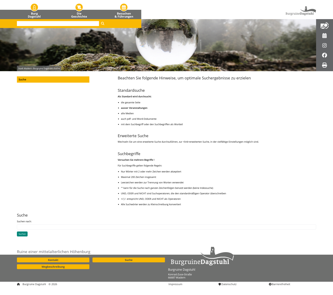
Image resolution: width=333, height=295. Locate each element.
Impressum (175, 284)
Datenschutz (228, 284)
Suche (129, 260)
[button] (34, 9)
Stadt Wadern (25, 68)
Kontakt (53, 260)
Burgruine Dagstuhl (42, 68)
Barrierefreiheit (281, 284)
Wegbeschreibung (53, 266)
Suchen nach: (24, 221)
